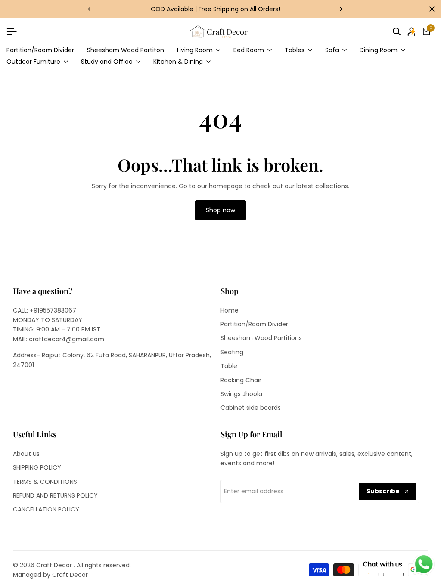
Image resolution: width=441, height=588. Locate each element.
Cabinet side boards (250, 407)
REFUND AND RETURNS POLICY (55, 495)
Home (229, 310)
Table (228, 366)
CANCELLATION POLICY (46, 509)
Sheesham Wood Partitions (261, 338)
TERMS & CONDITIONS (45, 481)
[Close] (430, 9)
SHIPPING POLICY (37, 467)
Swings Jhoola (241, 394)
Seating (231, 352)
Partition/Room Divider (254, 324)
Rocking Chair (240, 380)
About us (26, 453)
